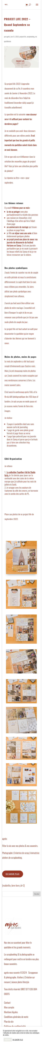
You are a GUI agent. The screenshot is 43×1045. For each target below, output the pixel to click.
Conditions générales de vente (16, 1017)
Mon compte (9, 1007)
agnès (8, 36)
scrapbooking (31, 36)
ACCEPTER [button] (8, 1039)
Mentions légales (11, 1012)
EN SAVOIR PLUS (18, 1040)
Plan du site (8, 1021)
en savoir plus (12, 874)
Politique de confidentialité (15, 1026)
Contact (7, 1002)
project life (23, 36)
